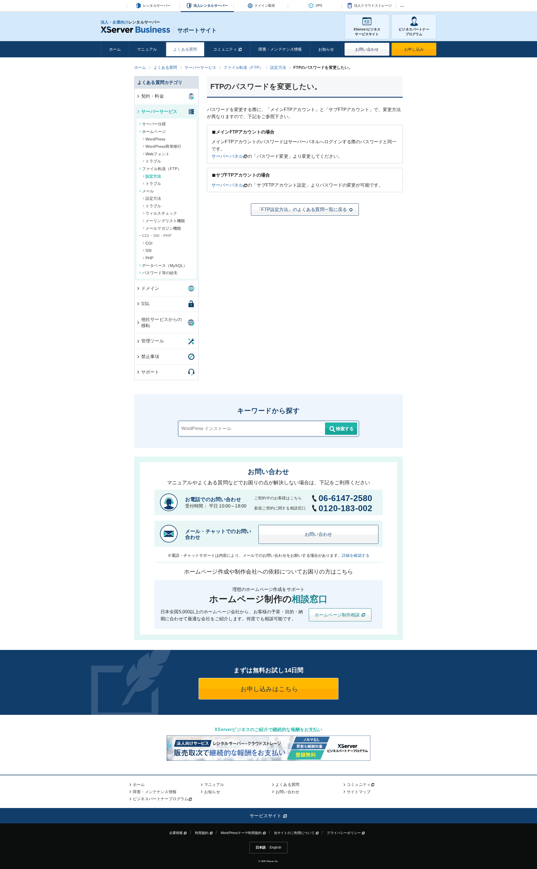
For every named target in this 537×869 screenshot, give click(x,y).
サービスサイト (266, 815)
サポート (150, 372)
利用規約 (202, 833)
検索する (345, 428)
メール (148, 191)
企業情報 (176, 833)
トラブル (153, 161)
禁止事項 (150, 356)
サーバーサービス (159, 111)
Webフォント (157, 154)
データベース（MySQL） (164, 265)
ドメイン (150, 288)
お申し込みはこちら (268, 688)
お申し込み (414, 49)
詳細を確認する (355, 555)
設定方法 (153, 176)
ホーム (115, 49)
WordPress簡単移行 (163, 146)
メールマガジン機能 (163, 228)
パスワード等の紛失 (160, 273)
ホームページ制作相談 (338, 614)
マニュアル (147, 49)
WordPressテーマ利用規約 (242, 833)
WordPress (155, 139)
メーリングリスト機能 (165, 221)
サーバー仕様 (154, 124)
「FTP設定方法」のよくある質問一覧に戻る (302, 209)
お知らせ (326, 49)
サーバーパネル (227, 156)
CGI (148, 243)
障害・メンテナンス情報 (280, 49)
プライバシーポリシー (344, 833)
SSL (145, 303)
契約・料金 (152, 96)
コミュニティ (225, 49)
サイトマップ (359, 792)
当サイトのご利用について (294, 833)
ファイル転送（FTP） (162, 168)
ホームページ (154, 131)
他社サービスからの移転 (161, 322)
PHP (149, 258)
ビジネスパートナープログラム (414, 31)
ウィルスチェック (161, 213)
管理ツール (152, 341)
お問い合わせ (367, 49)
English (275, 847)
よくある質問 (185, 49)
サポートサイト (197, 30)
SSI (148, 250)
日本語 (261, 847)
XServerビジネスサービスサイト (367, 31)
